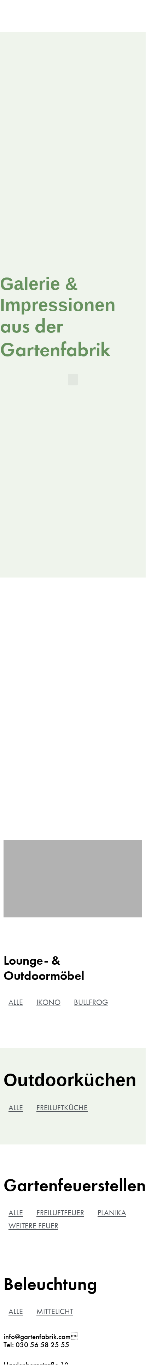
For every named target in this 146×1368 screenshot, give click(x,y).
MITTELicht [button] (54, 1311)
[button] (73, 379)
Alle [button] (15, 1002)
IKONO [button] (48, 1002)
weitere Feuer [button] (33, 1226)
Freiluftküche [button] (62, 1108)
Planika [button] (112, 1213)
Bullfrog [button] (91, 1002)
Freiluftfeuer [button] (60, 1213)
